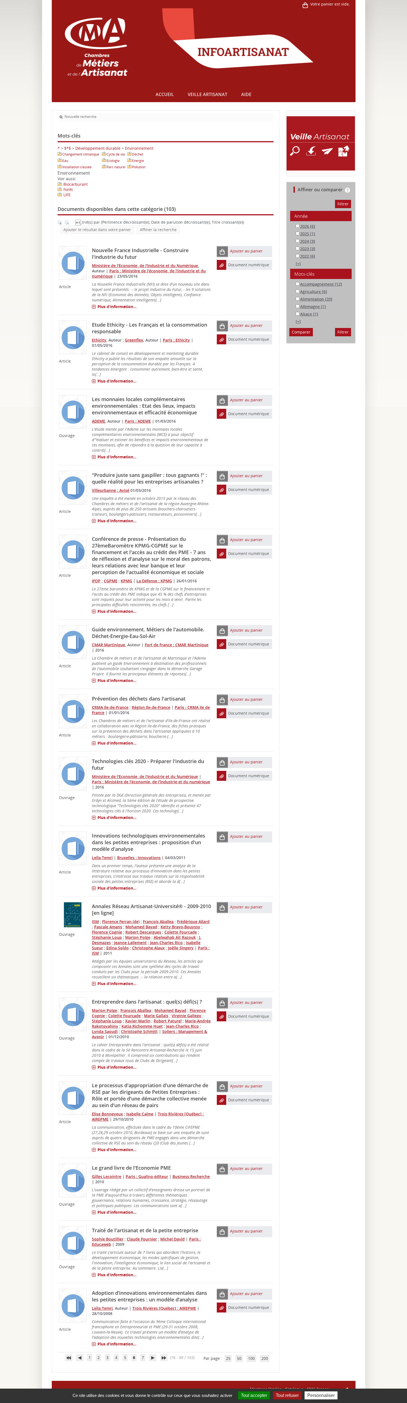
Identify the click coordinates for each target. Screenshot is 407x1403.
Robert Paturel (168, 1021)
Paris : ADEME (138, 421)
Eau (65, 160)
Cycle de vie (116, 154)
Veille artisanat (207, 94)
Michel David (172, 1239)
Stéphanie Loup (107, 937)
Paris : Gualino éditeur (147, 1176)
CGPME (110, 580)
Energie (138, 160)
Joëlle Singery (181, 947)
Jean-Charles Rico (166, 942)
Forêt (68, 189)
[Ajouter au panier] (222, 251)
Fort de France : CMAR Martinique (176, 644)
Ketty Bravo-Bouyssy (180, 926)
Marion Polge (137, 937)
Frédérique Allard (193, 921)
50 (239, 1358)
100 (251, 1358)
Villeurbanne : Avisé (110, 490)
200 (264, 1358)
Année (301, 216)
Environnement (139, 148)
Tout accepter (254, 1395)
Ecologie (113, 160)
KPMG (126, 580)
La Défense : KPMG (154, 580)
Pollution (138, 167)
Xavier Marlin (137, 1021)
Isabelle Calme (139, 1114)
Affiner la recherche (158, 229)
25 (228, 1358)
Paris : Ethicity (176, 340)
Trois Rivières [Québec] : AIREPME (164, 1308)
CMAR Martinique (108, 644)
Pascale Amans (108, 926)
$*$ (67, 148)
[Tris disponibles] (78, 222)
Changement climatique (80, 154)
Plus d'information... (116, 306)
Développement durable (97, 148)
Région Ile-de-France (151, 707)
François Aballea (158, 921)
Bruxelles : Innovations (139, 857)
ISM (95, 921)
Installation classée (77, 167)
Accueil (165, 94)
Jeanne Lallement (130, 942)
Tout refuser (287, 1395)
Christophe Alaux (148, 947)
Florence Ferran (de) (121, 921)
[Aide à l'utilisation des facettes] (347, 190)
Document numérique (248, 264)
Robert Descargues (143, 932)
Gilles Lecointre (106, 1176)
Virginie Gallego (186, 1015)
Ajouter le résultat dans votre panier (97, 229)
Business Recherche (191, 1176)
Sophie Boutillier (107, 1239)
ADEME (98, 421)
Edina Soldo (117, 947)
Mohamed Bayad (141, 926)
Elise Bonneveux (107, 1114)
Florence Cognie (107, 932)
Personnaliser (321, 1395)
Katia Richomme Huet (142, 1026)
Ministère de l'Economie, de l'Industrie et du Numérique (145, 265)
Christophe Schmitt (139, 1031)
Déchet (137, 154)
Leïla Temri (102, 857)
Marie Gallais (156, 1015)
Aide (246, 94)
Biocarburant (75, 184)
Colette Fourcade (180, 932)
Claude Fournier (142, 1239)
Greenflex (134, 340)
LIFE (67, 194)
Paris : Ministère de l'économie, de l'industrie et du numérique (151, 781)
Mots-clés (304, 274)
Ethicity (99, 340)
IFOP (96, 580)
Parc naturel (116, 167)
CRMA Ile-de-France (110, 707)
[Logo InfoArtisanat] (321, 143)
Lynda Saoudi (105, 1031)
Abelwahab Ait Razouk (175, 937)
